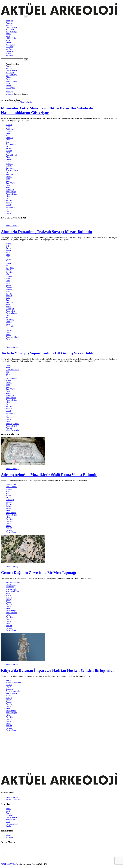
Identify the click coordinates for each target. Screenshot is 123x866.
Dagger (8, 285)
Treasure (9, 289)
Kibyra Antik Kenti (13, 693)
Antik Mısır (10, 129)
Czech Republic (12, 378)
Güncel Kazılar (11, 27)
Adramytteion (11, 485)
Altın (8, 255)
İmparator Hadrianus (13, 682)
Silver (8, 374)
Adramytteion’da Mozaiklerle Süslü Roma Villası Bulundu (49, 474)
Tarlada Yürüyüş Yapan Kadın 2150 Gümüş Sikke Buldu (47, 353)
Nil (7, 146)
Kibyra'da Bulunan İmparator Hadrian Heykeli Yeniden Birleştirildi (57, 670)
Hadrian (9, 685)
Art (7, 198)
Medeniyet (10, 190)
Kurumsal (9, 51)
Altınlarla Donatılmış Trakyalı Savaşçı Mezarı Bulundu (46, 231)
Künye (8, 835)
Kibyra (8, 680)
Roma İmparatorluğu (14, 691)
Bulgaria (9, 294)
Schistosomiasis (12, 170)
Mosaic (8, 491)
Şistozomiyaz (11, 144)
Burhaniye (10, 500)
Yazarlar (9, 25)
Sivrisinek (9, 138)
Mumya (9, 125)
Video (8, 40)
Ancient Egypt (11, 155)
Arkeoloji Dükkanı (13, 799)
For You (9, 530)
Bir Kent (9, 49)
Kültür (8, 187)
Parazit (8, 133)
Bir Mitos (9, 47)
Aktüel (8, 34)
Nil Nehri (9, 148)
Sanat (8, 181)
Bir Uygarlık (10, 45)
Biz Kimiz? (10, 837)
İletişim (8, 53)
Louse (8, 161)
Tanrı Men (10, 587)
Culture (8, 205)
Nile (7, 172)
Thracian (9, 270)
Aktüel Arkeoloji (26, 102)
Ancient (9, 428)
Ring (7, 283)
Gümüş (8, 365)
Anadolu (9, 602)
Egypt (8, 153)
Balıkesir (9, 502)
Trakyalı (9, 244)
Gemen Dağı (10, 585)
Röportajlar (10, 29)
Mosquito (9, 94)
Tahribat (9, 42)
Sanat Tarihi (10, 183)
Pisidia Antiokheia (13, 582)
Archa (8, 339)
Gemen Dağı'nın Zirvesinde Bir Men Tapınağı (38, 572)
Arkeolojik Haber (12, 337)
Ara (26, 16)
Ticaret (8, 497)
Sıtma (8, 140)
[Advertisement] (59, 750)
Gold (8, 281)
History (8, 196)
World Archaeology (13, 430)
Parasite (9, 159)
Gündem (9, 211)
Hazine (8, 263)
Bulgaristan (10, 268)
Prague (8, 380)
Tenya (8, 142)
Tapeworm (10, 168)
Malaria (9, 166)
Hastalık (9, 131)
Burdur (8, 695)
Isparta (8, 595)
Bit (7, 135)
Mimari (8, 495)
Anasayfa (9, 21)
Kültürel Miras (11, 38)
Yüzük (8, 257)
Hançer (8, 259)
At (7, 265)
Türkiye (9, 504)
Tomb (8, 278)
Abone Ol (9, 55)
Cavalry (9, 276)
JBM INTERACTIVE (9, 864)
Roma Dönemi (11, 487)
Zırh (7, 261)
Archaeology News (13, 426)
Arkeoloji (9, 23)
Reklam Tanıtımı (12, 824)
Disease (9, 157)
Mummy (9, 151)
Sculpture (9, 689)
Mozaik (9, 489)
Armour (9, 287)
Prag (7, 372)
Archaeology (11, 192)
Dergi (8, 36)
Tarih (8, 179)
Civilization (10, 207)
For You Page (11, 532)
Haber (8, 209)
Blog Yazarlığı (11, 32)
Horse (8, 291)
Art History (10, 200)
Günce (8, 213)
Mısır (8, 127)
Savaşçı (9, 248)
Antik (8, 185)
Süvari (8, 250)
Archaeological (11, 194)
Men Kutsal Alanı (12, 591)
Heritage (9, 203)
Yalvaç (8, 593)
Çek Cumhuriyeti (12, 370)
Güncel (8, 333)
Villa (7, 493)
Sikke (8, 367)
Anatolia (9, 604)
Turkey (8, 506)
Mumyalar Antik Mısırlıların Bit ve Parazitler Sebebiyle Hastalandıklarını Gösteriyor (47, 110)
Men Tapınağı (11, 589)
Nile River (10, 174)
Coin (7, 376)
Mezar (8, 252)
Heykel (8, 687)
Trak (7, 246)
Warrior (9, 274)
